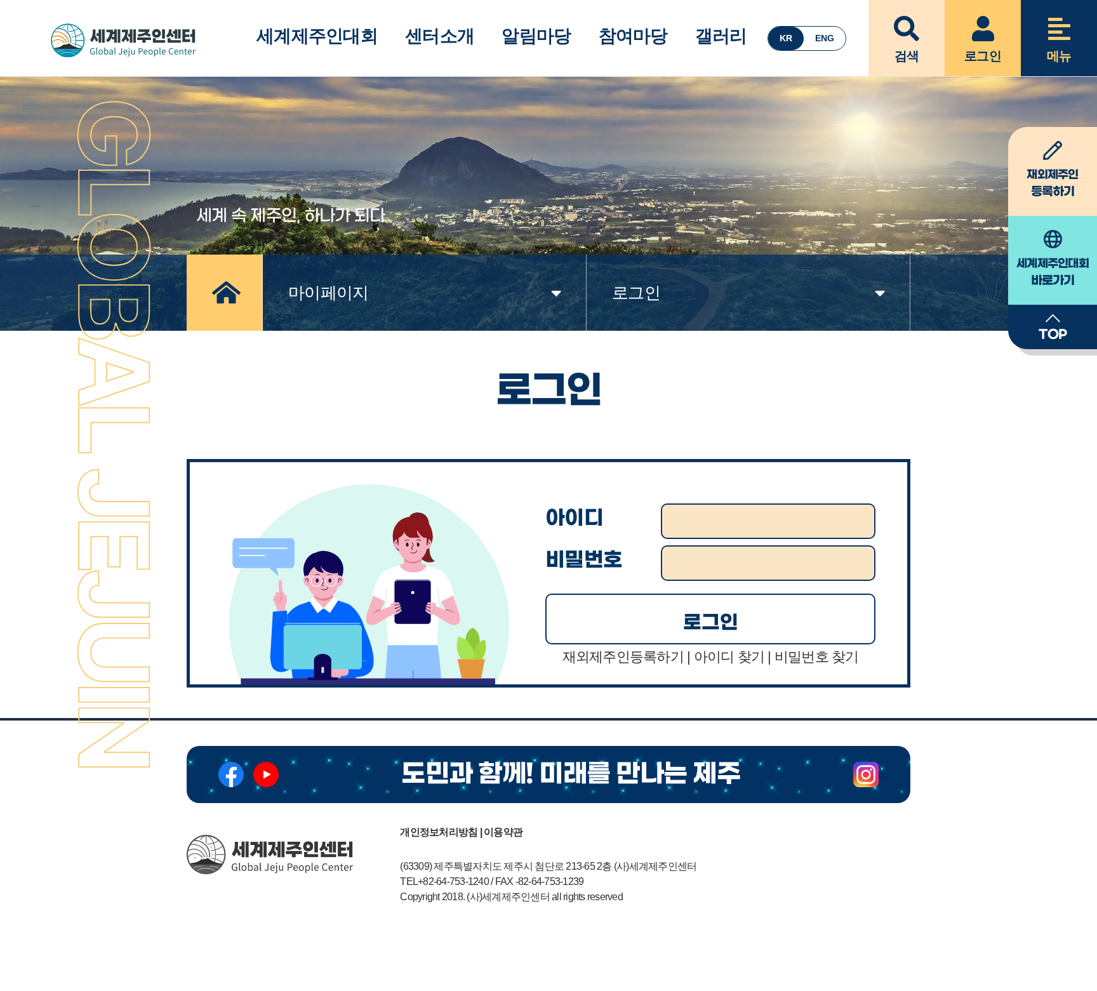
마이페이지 (328, 292)
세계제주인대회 (317, 36)
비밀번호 (583, 560)
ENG (824, 38)
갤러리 (721, 36)
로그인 (982, 56)
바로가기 (1052, 272)
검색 (906, 56)
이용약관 (503, 832)
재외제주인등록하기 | (626, 657)
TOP (1053, 335)
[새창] (231, 774)
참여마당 (633, 36)
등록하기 (1052, 183)
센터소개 (439, 36)
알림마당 (536, 36)
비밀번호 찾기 (817, 657)
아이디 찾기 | (732, 657)
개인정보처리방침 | (441, 832)
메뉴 (1059, 56)
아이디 (574, 518)
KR (786, 38)
